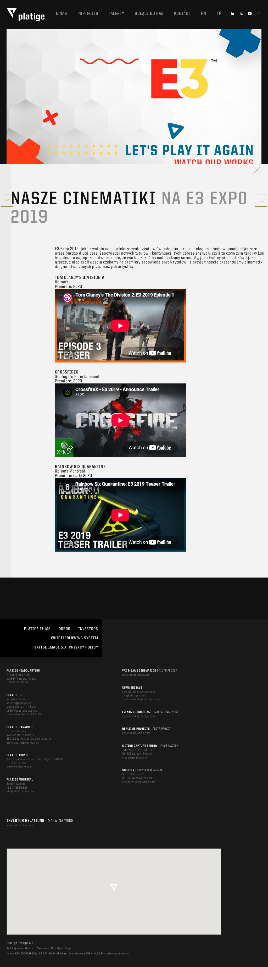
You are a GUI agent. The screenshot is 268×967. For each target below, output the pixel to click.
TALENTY (116, 14)
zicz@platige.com (133, 695)
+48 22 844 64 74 (17, 682)
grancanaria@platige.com (23, 742)
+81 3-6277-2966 (17, 763)
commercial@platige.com (138, 692)
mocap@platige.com (135, 757)
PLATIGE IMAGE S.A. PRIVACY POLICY (65, 647)
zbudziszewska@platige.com (140, 699)
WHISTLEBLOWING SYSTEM (74, 638)
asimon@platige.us (19, 703)
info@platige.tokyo (19, 767)
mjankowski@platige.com (138, 716)
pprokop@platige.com (136, 675)
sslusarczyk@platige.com (138, 782)
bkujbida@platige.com (21, 791)
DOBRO (64, 629)
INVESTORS (88, 629)
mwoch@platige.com (20, 825)
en (203, 14)
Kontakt (182, 14)
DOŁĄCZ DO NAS (149, 14)
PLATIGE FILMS (37, 629)
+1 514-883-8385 (17, 787)
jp (219, 14)
